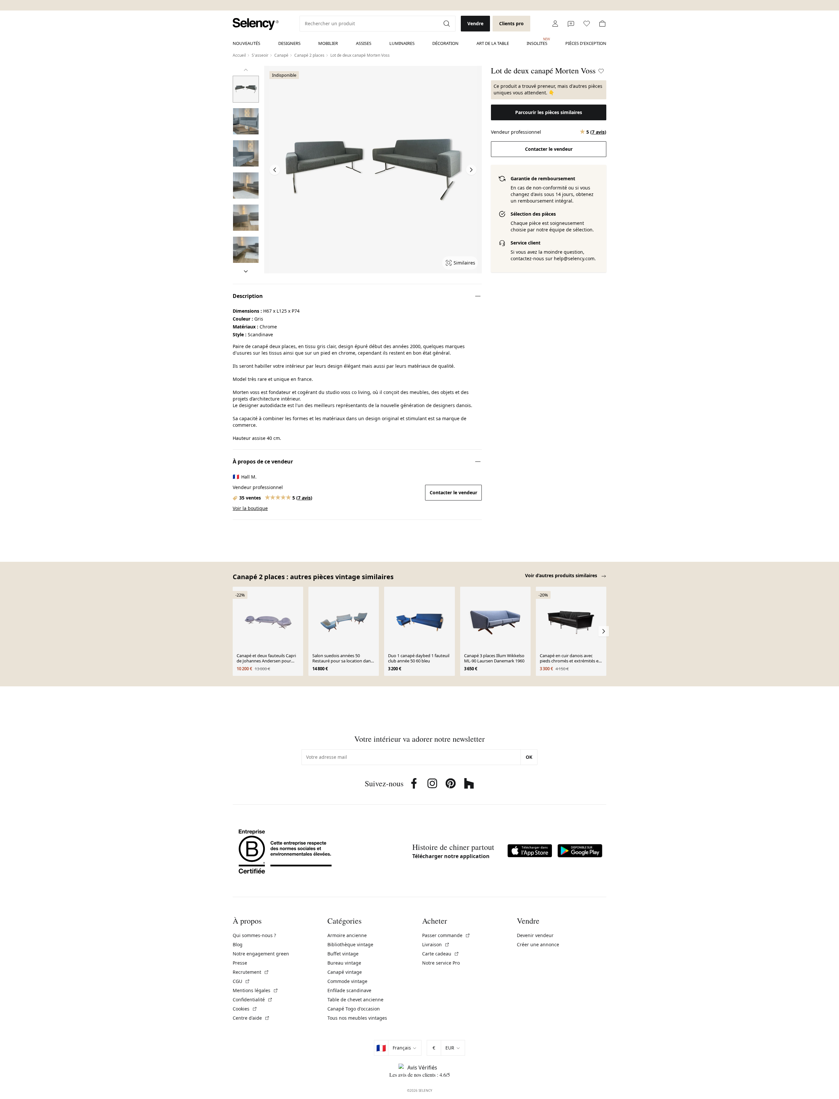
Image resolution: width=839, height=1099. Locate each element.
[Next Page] (471, 170)
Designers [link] (289, 43)
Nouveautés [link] (246, 43)
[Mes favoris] (587, 24)
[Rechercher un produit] (447, 23)
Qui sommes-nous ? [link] (254, 935)
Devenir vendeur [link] (535, 935)
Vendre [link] (475, 23)
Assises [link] (363, 43)
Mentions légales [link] (255, 990)
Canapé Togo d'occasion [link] (353, 1009)
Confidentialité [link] (253, 999)
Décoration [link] (445, 43)
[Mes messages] (571, 24)
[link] (256, 24)
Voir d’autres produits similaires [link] (561, 575)
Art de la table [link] (493, 43)
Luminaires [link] (402, 43)
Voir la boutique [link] (250, 508)
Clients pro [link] (511, 23)
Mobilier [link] (328, 43)
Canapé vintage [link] (344, 972)
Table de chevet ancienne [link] (355, 999)
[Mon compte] (555, 24)
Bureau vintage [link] (344, 963)
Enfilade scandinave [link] (349, 990)
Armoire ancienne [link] (347, 935)
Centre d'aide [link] (251, 1018)
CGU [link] (241, 981)
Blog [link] (238, 944)
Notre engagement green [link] (261, 954)
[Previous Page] (274, 170)
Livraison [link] (436, 944)
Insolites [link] (537, 41)
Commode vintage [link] (347, 981)
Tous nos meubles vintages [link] (357, 1018)
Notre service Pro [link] (441, 963)
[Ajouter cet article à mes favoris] (601, 71)
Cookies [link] (245, 1009)
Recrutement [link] (251, 972)
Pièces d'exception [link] (585, 43)
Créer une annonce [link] (538, 944)
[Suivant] (246, 271)
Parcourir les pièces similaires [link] (548, 112)
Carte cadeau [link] (440, 954)
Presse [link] (240, 963)
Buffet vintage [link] (343, 954)
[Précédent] (246, 70)
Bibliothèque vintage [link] (350, 944)
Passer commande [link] (446, 935)
